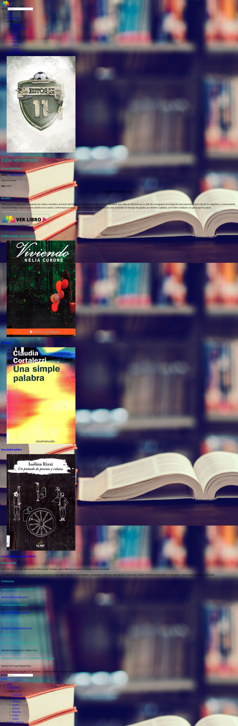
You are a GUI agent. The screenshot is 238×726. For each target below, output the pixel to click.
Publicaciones (13, 17)
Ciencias (16, 31)
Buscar (4, 8)
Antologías (17, 24)
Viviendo (6, 342)
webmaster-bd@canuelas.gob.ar (16, 628)
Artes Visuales (19, 28)
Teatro (15, 48)
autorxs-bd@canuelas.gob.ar (14, 597)
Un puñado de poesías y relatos (18, 556)
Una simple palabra (11, 449)
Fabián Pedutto (16, 174)
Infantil (15, 35)
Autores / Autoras (15, 52)
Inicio (9, 14)
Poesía (15, 45)
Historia (16, 38)
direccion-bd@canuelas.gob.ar (15, 612)
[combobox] (20, 8)
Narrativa (16, 42)
